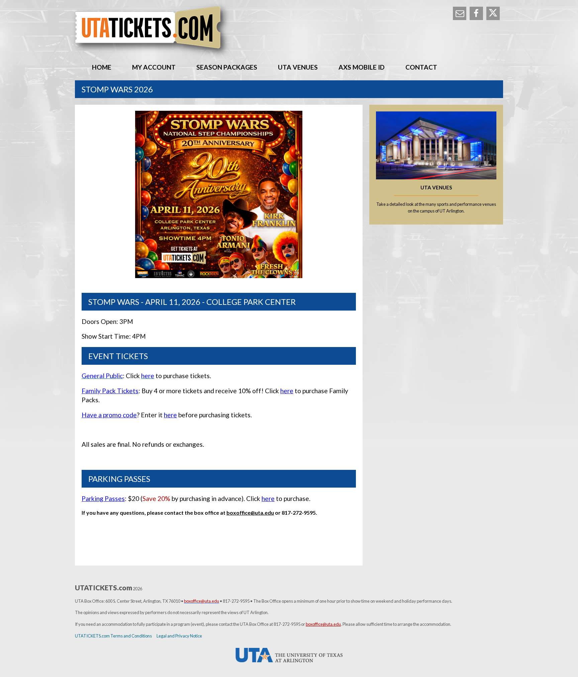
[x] (493, 13)
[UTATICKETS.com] (289, 30)
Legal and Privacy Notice (179, 636)
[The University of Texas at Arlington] (289, 655)
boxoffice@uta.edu (250, 512)
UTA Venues (298, 67)
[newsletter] (459, 13)
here (286, 391)
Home (101, 67)
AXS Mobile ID (362, 67)
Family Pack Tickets (110, 391)
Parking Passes (103, 498)
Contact (421, 67)
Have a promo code (109, 415)
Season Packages (226, 67)
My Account (154, 67)
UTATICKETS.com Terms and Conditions (113, 636)
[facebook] (476, 13)
